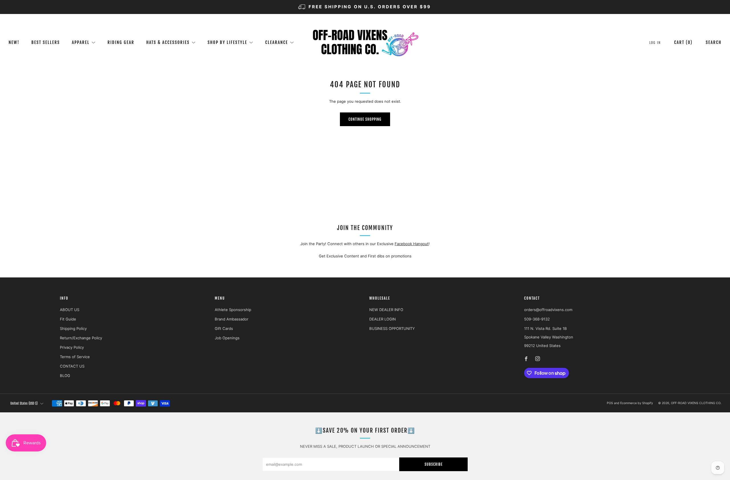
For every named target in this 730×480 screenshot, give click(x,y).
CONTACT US (72, 366)
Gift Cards (224, 328)
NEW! (14, 42)
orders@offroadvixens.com (548, 309)
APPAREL (81, 42)
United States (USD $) (24, 403)
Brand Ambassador (231, 319)
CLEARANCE (276, 42)
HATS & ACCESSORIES (168, 42)
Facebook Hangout (412, 243)
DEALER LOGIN (382, 319)
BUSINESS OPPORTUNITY (392, 328)
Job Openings (227, 338)
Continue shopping (365, 119)
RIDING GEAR (121, 42)
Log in (655, 43)
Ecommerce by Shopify (636, 403)
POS (610, 403)
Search (713, 42)
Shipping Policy (73, 328)
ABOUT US (69, 309)
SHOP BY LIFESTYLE (227, 42)
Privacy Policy (72, 347)
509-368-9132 (537, 319)
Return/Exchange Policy (81, 338)
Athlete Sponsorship (233, 309)
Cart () (683, 42)
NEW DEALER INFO (386, 309)
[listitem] (364, 7)
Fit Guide (68, 319)
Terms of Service (75, 356)
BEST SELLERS (45, 42)
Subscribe (434, 464)
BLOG (65, 375)
